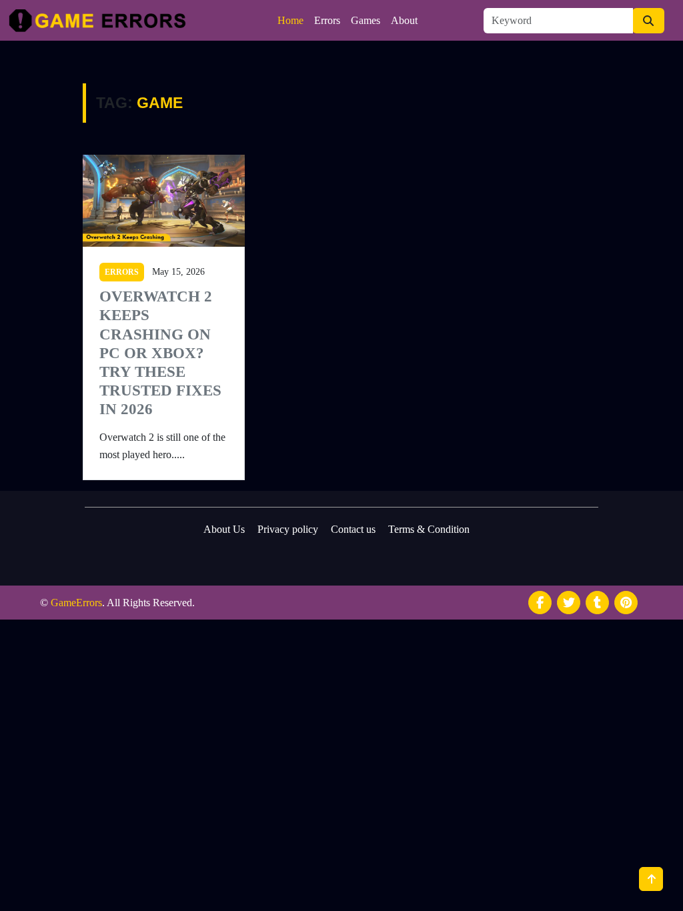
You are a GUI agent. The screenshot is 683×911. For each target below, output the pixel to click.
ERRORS (122, 272)
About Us (224, 529)
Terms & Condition (429, 529)
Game (160, 102)
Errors (327, 20)
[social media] (540, 602)
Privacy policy (287, 529)
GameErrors (76, 602)
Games (365, 20)
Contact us (353, 529)
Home (290, 20)
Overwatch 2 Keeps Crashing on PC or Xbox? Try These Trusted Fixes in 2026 (160, 352)
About (404, 20)
